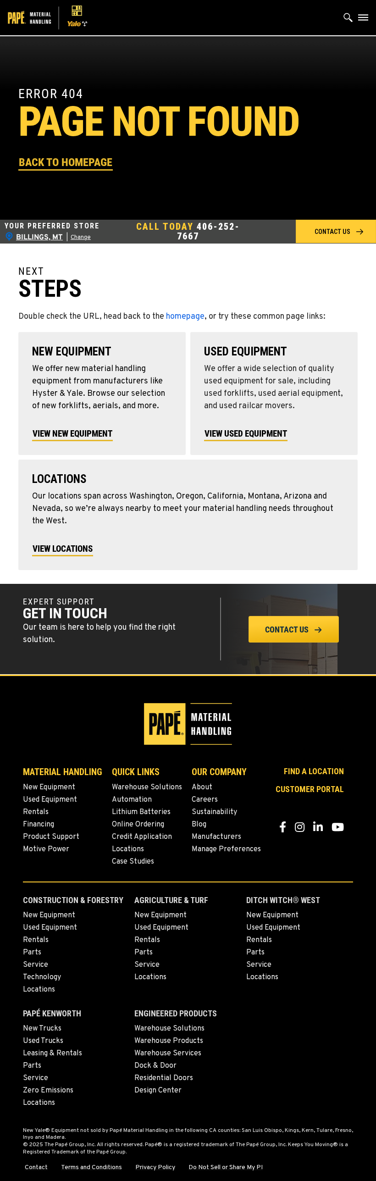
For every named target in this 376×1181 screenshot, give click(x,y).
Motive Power (46, 849)
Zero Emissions (48, 1090)
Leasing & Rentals (52, 1053)
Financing (38, 824)
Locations (128, 849)
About (202, 787)
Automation (132, 799)
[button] (65, 162)
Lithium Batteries (141, 812)
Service (35, 965)
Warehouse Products (168, 1041)
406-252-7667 (208, 231)
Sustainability (214, 812)
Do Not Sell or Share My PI (225, 1167)
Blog (199, 824)
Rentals (36, 812)
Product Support (51, 837)
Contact (36, 1167)
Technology (42, 977)
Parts (32, 952)
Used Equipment (50, 799)
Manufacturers (216, 837)
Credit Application (142, 837)
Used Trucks (43, 1041)
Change (81, 237)
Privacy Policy (155, 1167)
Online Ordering (138, 824)
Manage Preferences (226, 849)
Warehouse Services (167, 1053)
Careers (205, 799)
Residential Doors (163, 1078)
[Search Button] (348, 19)
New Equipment (49, 787)
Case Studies (133, 861)
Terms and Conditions (91, 1167)
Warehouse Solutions (147, 787)
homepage (185, 316)
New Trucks (42, 1028)
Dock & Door (155, 1065)
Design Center (158, 1090)
